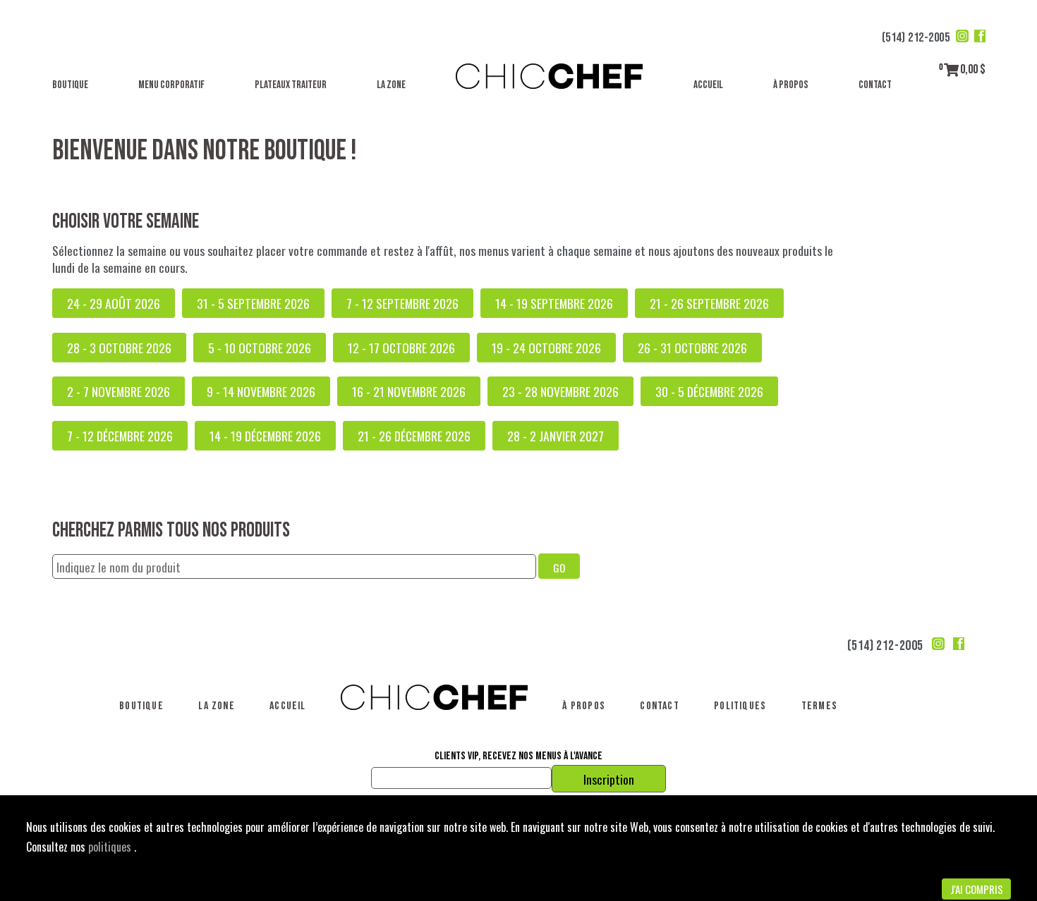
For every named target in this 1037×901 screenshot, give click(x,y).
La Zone (391, 85)
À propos (790, 85)
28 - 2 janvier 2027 (555, 436)
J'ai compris (976, 889)
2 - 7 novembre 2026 (118, 391)
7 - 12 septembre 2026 (402, 303)
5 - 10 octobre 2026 (259, 347)
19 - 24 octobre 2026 (546, 347)
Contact (875, 85)
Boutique (70, 85)
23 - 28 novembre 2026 (560, 391)
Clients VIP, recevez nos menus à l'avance (518, 756)
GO (559, 567)
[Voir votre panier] (951, 69)
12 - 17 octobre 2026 (401, 347)
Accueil (708, 85)
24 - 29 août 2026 (113, 303)
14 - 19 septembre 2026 (554, 303)
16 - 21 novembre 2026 (409, 391)
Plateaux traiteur (291, 85)
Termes (819, 706)
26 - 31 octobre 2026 (692, 347)
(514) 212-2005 (916, 38)
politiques (111, 846)
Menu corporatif (171, 85)
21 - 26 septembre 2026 (709, 303)
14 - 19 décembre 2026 (265, 436)
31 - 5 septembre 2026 (253, 303)
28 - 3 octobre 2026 (119, 347)
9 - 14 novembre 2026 (261, 391)
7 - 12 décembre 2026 (120, 436)
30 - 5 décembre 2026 (709, 391)
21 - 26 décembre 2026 (414, 436)
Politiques (740, 706)
